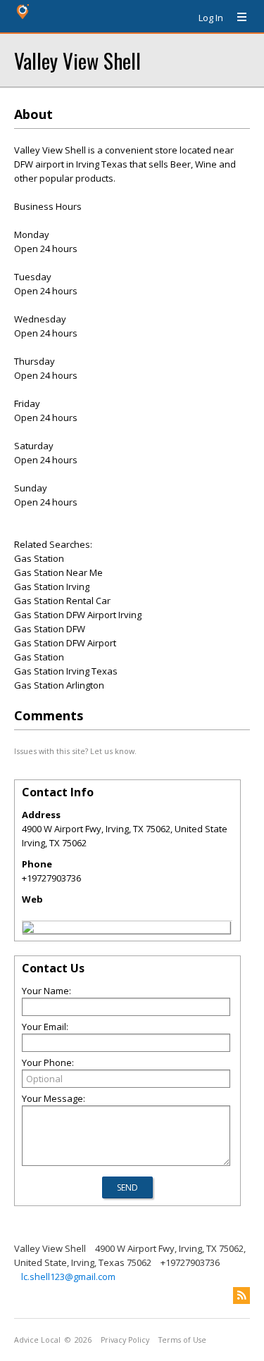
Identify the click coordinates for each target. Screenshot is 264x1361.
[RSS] (241, 1295)
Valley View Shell (77, 60)
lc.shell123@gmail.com (68, 1276)
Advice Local (37, 1340)
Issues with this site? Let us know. (75, 751)
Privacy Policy (125, 1340)
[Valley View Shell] (28, 929)
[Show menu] (236, 17)
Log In (211, 17)
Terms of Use (182, 1340)
